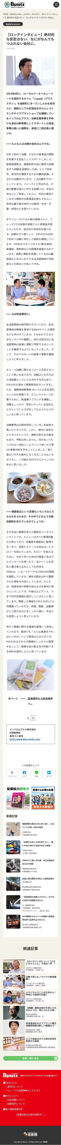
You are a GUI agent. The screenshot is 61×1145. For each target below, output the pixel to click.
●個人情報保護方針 (13, 1109)
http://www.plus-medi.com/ (25, 739)
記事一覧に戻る (30, 1058)
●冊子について (10, 1095)
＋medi (38, 98)
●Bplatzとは (10, 1082)
